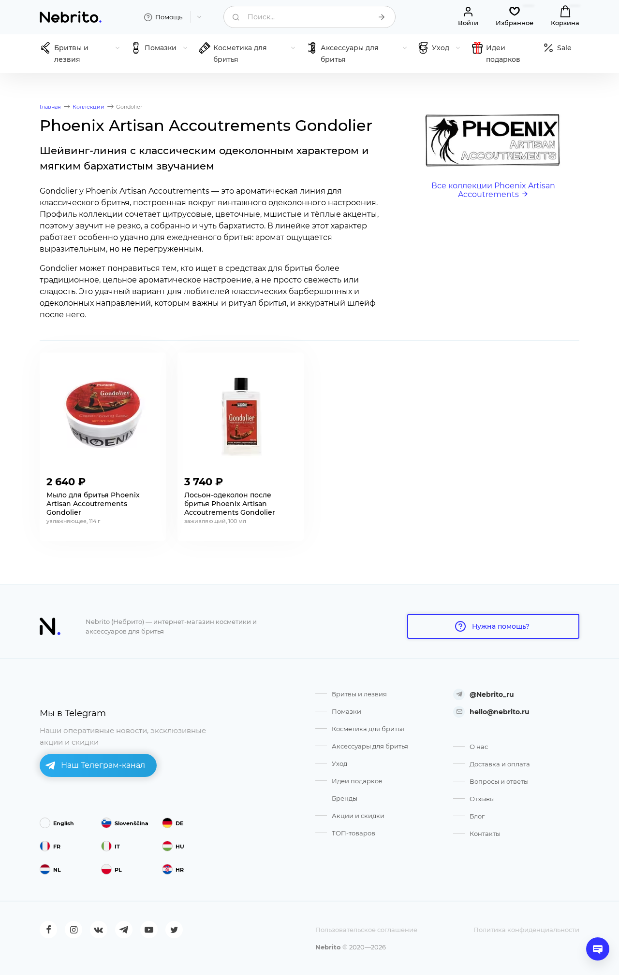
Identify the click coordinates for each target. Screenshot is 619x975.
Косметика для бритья (368, 729)
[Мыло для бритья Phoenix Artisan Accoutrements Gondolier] (102, 414)
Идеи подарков (357, 781)
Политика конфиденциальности (526, 929)
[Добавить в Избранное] (151, 479)
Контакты (485, 833)
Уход (339, 763)
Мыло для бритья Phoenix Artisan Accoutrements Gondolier (93, 504)
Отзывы (482, 799)
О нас (479, 746)
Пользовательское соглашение (366, 929)
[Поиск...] (381, 17)
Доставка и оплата (500, 764)
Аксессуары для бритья (370, 746)
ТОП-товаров (353, 833)
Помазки (346, 711)
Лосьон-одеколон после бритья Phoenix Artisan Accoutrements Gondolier (229, 504)
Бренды (344, 798)
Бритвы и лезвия (359, 694)
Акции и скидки (358, 816)
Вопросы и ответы (499, 781)
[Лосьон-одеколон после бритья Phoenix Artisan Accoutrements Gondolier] (240, 414)
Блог (477, 816)
